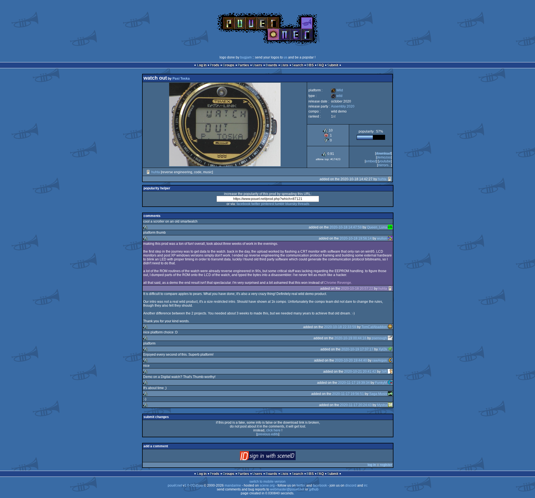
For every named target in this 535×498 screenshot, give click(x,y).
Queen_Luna (377, 227)
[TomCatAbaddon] (390, 327)
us (285, 57)
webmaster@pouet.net (287, 489)
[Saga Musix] (390, 394)
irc (366, 485)
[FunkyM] (390, 383)
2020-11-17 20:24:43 (356, 405)
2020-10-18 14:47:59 (346, 227)
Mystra (382, 405)
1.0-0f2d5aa (193, 485)
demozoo (384, 157)
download (383, 153)
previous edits (267, 434)
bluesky (291, 204)
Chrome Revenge (337, 283)
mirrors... (384, 165)
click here (273, 430)
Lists (284, 65)
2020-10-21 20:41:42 (360, 372)
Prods (214, 65)
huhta (155, 172)
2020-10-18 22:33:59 (340, 327)
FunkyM (381, 383)
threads (303, 204)
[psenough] (390, 338)
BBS (310, 65)
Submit (332, 65)
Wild (337, 90)
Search (297, 65)
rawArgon (379, 360)
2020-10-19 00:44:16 (350, 338)
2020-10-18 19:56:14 (356, 238)
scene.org (267, 485)
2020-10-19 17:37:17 (357, 349)
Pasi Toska (181, 78)
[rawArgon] (390, 360)
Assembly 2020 (342, 106)
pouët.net (175, 485)
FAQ (320, 65)
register (386, 465)
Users (257, 65)
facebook (244, 204)
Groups (228, 65)
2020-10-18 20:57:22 (357, 288)
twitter (255, 204)
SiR (384, 372)
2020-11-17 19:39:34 (354, 383)
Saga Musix (378, 394)
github (313, 489)
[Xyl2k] (390, 349)
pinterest (267, 204)
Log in (201, 65)
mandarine (233, 485)
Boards (271, 65)
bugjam (246, 57)
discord (350, 485)
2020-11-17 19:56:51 (348, 394)
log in (372, 465)
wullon (382, 238)
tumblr (279, 204)
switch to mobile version (267, 482)
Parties (243, 65)
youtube (385, 161)
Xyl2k (383, 349)
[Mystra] (390, 405)
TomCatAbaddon (374, 327)
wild (336, 96)
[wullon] (390, 238)
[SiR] (390, 372)
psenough (379, 338)
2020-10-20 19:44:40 (351, 360)
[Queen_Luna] (390, 227)
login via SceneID (277, 457)
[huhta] (148, 172)
